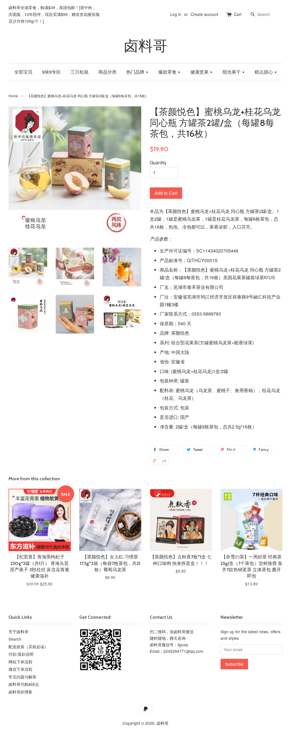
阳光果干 (232, 72)
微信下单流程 (20, 669)
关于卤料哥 (18, 631)
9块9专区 (51, 72)
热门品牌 (136, 72)
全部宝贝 (23, 72)
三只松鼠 (79, 72)
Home (13, 95)
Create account (204, 14)
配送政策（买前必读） (28, 646)
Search (15, 639)
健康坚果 (200, 72)
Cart (238, 14)
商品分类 (107, 72)
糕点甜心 (264, 72)
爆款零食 (168, 72)
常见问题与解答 (22, 677)
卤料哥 (145, 46)
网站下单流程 (20, 661)
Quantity (158, 162)
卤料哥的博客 (20, 692)
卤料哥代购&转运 (24, 684)
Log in (175, 14)
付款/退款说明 (21, 654)
